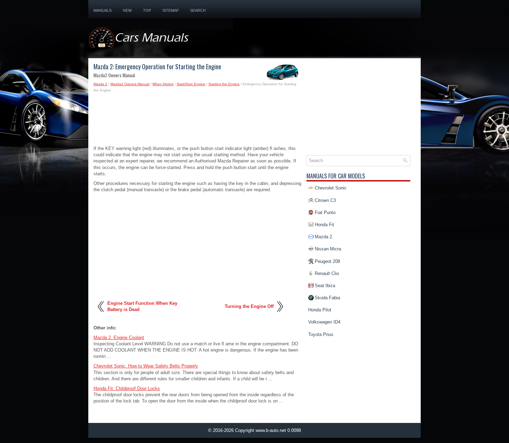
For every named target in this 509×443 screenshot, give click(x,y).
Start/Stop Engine (191, 84)
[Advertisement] (197, 121)
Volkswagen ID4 (324, 322)
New (127, 10)
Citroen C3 (325, 200)
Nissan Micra (328, 248)
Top (147, 10)
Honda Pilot (319, 309)
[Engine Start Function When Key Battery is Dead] (101, 314)
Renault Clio (327, 273)
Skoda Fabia (327, 297)
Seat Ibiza (325, 285)
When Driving (162, 84)
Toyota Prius (320, 334)
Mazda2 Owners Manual (129, 84)
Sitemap (170, 10)
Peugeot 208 (327, 261)
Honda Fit (324, 224)
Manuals (102, 10)
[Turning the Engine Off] (280, 314)
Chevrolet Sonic (331, 188)
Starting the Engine (224, 84)
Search (198, 10)
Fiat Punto (325, 212)
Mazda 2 (100, 84)
